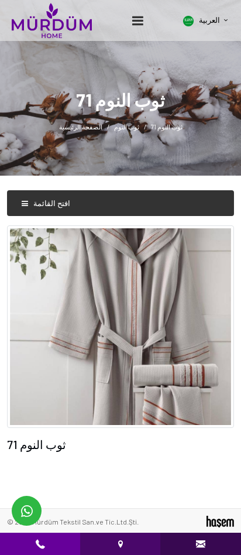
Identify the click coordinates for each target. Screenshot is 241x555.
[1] (137, 20)
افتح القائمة (51, 203)
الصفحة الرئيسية (80, 127)
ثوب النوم (126, 127)
